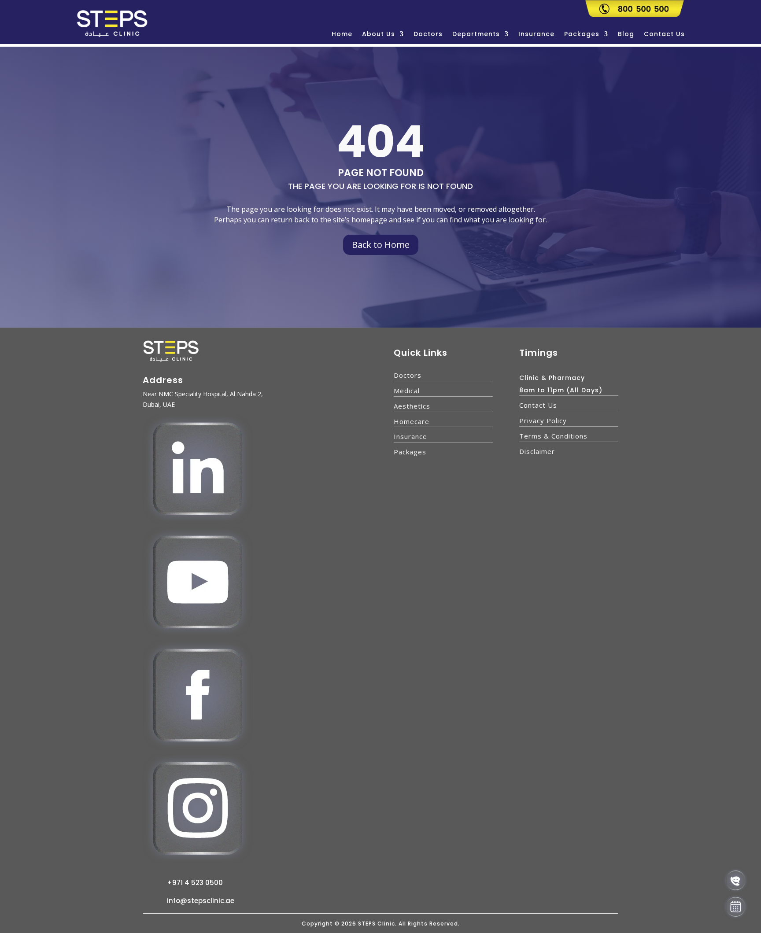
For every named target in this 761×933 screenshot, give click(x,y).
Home (342, 34)
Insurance (536, 34)
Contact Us (664, 34)
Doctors (428, 34)
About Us (378, 34)
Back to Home (381, 245)
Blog (626, 34)
